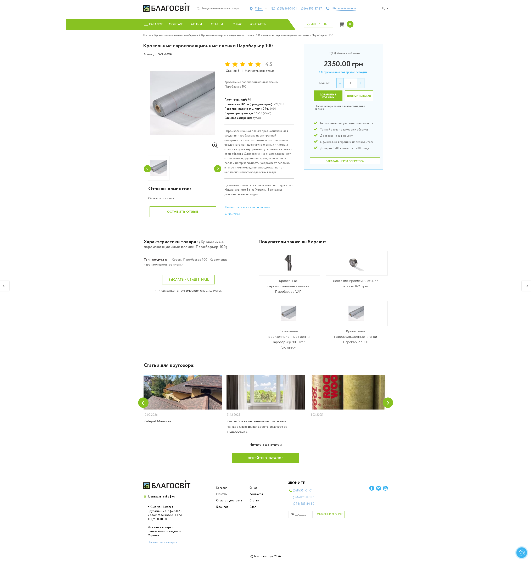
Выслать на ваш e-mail (188, 280)
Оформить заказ (359, 96)
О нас (237, 24)
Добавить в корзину (328, 96)
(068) (287, 9)
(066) (311, 9)
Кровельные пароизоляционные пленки (228, 35)
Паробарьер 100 (195, 259)
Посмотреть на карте (162, 542)
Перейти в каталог (265, 458)
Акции (196, 24)
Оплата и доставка (229, 501)
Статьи (217, 24)
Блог (253, 507)
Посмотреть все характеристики (247, 207)
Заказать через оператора (345, 161)
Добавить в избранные (347, 53)
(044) (303, 504)
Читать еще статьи (266, 445)
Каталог (221, 488)
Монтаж (176, 24)
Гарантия (222, 507)
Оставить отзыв (183, 211)
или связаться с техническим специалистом (189, 290)
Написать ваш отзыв (259, 70)
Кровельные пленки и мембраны (176, 35)
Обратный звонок (344, 8)
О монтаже (232, 214)
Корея (176, 259)
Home (147, 35)
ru (383, 9)
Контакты (258, 24)
